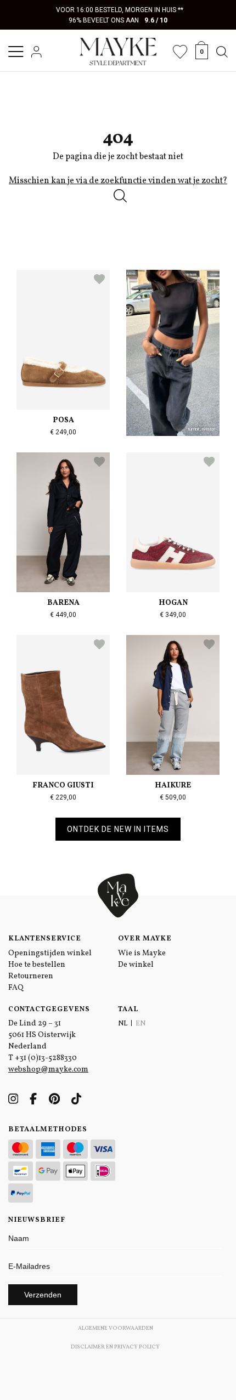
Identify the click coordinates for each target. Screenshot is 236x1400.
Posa (63, 420)
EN (140, 1024)
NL (122, 1024)
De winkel (136, 965)
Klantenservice (44, 939)
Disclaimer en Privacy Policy (115, 1347)
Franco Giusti (63, 785)
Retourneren (30, 976)
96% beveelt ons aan (118, 20)
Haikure (173, 785)
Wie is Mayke (142, 953)
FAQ (16, 988)
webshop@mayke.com (48, 1069)
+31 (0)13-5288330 (46, 1058)
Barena (63, 603)
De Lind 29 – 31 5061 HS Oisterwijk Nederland (42, 1035)
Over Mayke (145, 939)
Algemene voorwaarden (115, 1328)
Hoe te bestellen (36, 965)
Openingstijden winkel (50, 953)
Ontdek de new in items (118, 829)
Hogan (173, 603)
